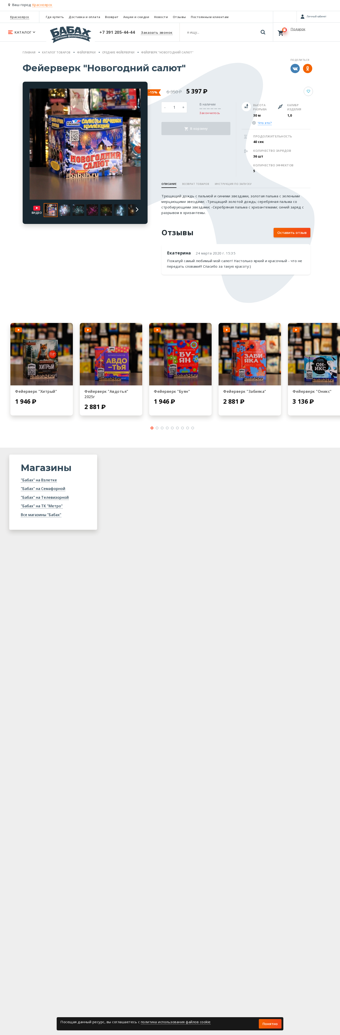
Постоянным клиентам (210, 17)
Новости (161, 17)
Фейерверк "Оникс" (312, 391)
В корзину (198, 128)
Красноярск (19, 17)
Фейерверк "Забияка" (244, 391)
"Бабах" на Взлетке (39, 480)
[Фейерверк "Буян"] (180, 354)
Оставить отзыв (292, 232)
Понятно (270, 1023)
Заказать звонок (157, 32)
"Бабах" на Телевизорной (45, 497)
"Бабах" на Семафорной (43, 488)
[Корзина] (306, 32)
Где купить (55, 17)
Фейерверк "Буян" (172, 391)
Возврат (112, 17)
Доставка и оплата (84, 17)
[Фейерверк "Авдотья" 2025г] (111, 354)
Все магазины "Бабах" (41, 514)
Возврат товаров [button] (195, 184)
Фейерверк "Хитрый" (36, 391)
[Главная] (70, 36)
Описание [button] (168, 184)
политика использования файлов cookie (176, 1022)
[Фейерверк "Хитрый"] (41, 354)
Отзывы (179, 17)
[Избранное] (285, 16)
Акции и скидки (136, 17)
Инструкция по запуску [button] (233, 184)
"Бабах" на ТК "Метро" (42, 505)
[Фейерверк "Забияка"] (250, 354)
